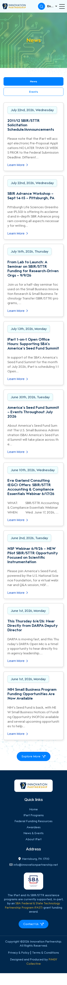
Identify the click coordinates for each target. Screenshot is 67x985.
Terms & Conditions (45, 952)
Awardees (34, 827)
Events (33, 91)
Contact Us (31, 924)
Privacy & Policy (18, 952)
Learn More (16, 165)
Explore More (31, 756)
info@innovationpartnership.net (35, 864)
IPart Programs (33, 815)
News (33, 81)
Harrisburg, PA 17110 (35, 859)
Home (33, 809)
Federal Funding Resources (33, 821)
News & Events (33, 833)
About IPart (33, 839)
